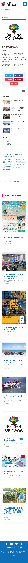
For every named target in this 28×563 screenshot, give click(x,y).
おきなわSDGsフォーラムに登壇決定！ (13, 473)
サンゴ (20, 158)
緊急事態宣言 (16, 168)
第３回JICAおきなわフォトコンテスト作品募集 (17, 115)
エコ (6, 158)
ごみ (8, 156)
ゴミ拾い (16, 158)
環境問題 (22, 166)
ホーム (2, 9)
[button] (25, 4)
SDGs (7, 141)
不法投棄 (16, 161)
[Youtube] (11, 544)
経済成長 (11, 168)
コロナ (8, 158)
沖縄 (20, 164)
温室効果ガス (12, 166)
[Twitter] (16, 544)
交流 (8, 163)
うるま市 (20, 154)
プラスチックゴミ (17, 159)
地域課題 (19, 163)
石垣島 (7, 168)
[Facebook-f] (21, 544)
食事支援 (8, 169)
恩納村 (5, 164)
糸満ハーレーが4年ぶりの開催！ (13, 397)
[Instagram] (6, 544)
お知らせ (5, 9)
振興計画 (14, 164)
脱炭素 (20, 168)
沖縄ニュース (9, 140)
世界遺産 (5, 163)
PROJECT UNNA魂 (9, 154)
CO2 (4, 154)
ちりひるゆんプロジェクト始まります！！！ (17, 122)
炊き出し (18, 166)
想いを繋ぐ (10, 164)
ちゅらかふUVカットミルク (15, 156)
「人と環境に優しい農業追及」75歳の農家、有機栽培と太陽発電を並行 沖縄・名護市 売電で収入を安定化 (13, 511)
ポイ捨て (8, 161)
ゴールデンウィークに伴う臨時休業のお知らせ (13, 440)
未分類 (7, 144)
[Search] (23, 91)
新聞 (18, 164)
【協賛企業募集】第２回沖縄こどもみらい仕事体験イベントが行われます (17, 109)
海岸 (8, 166)
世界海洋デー (21, 161)
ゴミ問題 (12, 158)
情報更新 (8, 143)
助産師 (15, 163)
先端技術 (11, 163)
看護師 (4, 168)
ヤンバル (12, 161)
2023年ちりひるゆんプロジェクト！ (13, 238)
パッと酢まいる (9, 159)
